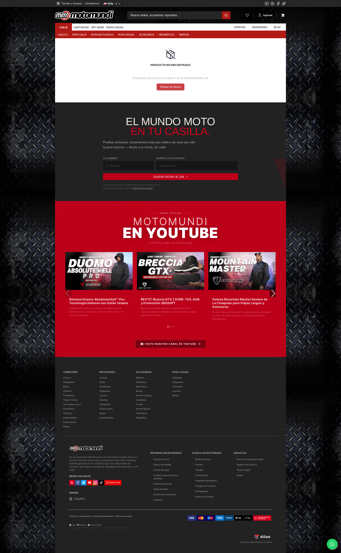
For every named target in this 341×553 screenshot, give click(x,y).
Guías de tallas (160, 489)
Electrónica (68, 408)
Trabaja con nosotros (205, 486)
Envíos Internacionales (164, 494)
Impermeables (70, 417)
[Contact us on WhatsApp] (332, 544)
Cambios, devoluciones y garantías (165, 477)
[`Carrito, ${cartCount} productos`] (283, 15)
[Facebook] (278, 3)
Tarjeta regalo (243, 470)
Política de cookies (123, 516)
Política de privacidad (103, 516)
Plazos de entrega (162, 464)
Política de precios (162, 483)
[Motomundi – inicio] (84, 15)
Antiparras (104, 391)
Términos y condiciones (80, 516)
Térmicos (67, 413)
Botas (66, 386)
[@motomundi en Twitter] (284, 3)
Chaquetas (68, 382)
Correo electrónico (170, 158)
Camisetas (177, 386)
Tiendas (199, 470)
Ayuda (240, 475)
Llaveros (176, 391)
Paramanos (141, 413)
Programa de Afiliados (206, 480)
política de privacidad (142, 187)
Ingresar (267, 15)
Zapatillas (177, 377)
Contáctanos (201, 475)
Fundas (139, 404)
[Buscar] (226, 15)
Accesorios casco (72, 404)
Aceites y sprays (144, 395)
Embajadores (201, 491)
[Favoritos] (247, 15)
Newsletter (114, 482)
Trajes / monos (70, 400)
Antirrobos (141, 382)
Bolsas (66, 426)
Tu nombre (110, 158)
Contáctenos (92, 3)
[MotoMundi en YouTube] (267, 3)
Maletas (140, 377)
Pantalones (68, 395)
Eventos (199, 464)
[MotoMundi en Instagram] (272, 3)
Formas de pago (161, 470)
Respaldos (141, 417)
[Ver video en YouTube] (99, 271)
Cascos (67, 377)
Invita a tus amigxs (204, 496)
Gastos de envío (161, 459)
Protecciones (69, 422)
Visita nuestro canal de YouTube (170, 344)
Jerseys (103, 395)
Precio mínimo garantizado (250, 459)
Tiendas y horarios (71, 3)
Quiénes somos (202, 459)
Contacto (158, 499)
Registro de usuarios (247, 464)
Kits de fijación (143, 408)
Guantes (67, 391)
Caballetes (141, 400)
